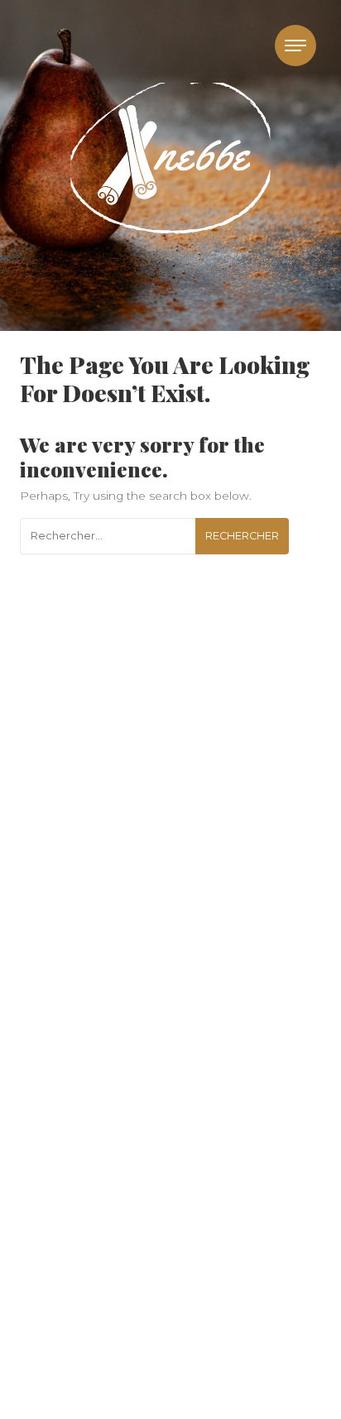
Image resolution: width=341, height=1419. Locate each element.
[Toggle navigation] (295, 45)
